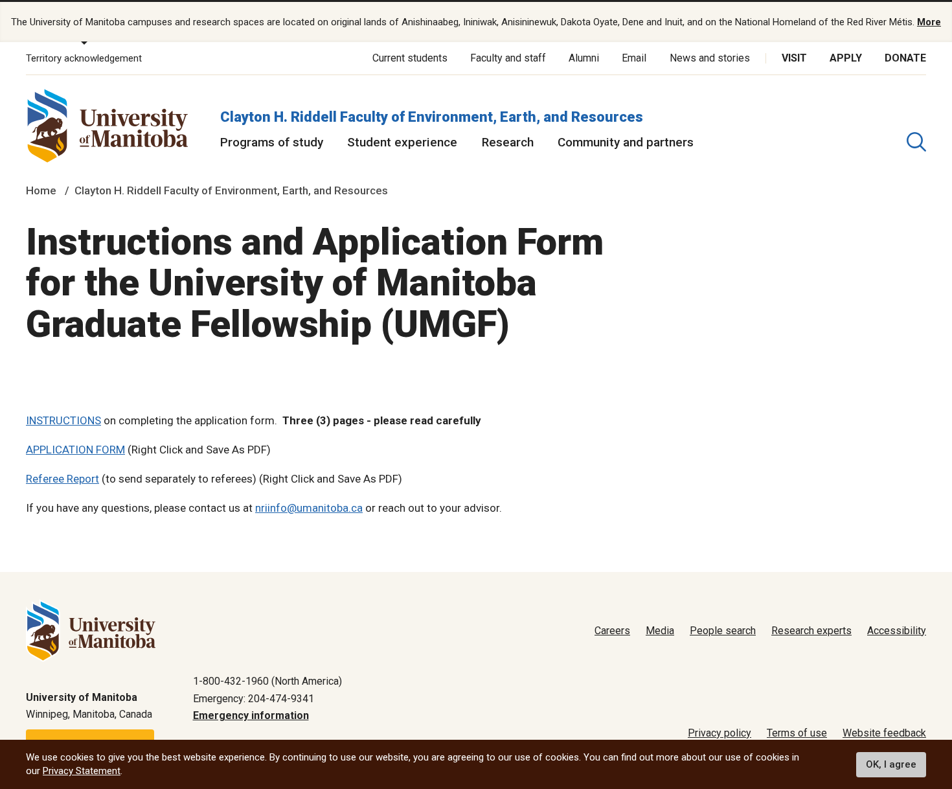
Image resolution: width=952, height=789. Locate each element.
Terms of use (797, 733)
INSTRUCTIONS (63, 420)
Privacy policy (719, 733)
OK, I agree (891, 764)
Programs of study (271, 142)
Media (660, 630)
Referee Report (62, 478)
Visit (794, 58)
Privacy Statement (81, 771)
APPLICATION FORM (75, 449)
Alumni (584, 58)
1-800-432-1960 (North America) (267, 681)
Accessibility (896, 630)
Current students (410, 58)
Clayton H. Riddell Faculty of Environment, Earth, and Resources (431, 117)
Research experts (811, 630)
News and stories (710, 58)
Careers (612, 630)
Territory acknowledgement (84, 58)
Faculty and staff (508, 58)
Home (41, 190)
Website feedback (884, 733)
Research (508, 142)
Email (634, 58)
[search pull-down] (916, 142)
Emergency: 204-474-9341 (253, 698)
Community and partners (626, 142)
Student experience (402, 142)
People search (723, 630)
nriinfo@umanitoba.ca (309, 507)
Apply (846, 58)
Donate (905, 58)
